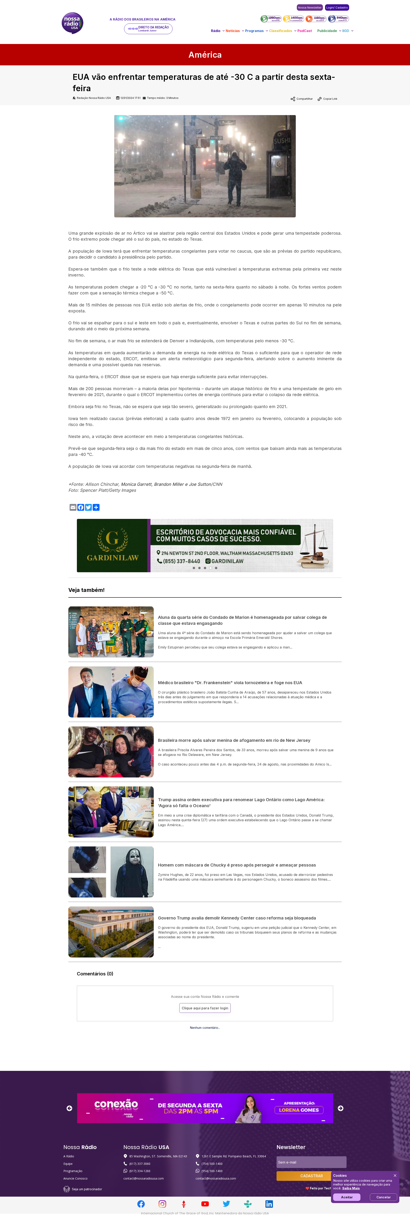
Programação (72, 1171)
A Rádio (68, 1156)
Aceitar (347, 1197)
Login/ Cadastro (337, 7)
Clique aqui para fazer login (205, 1008)
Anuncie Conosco (75, 1178)
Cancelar (383, 1197)
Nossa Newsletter (310, 7)
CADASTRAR (311, 1176)
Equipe (68, 1164)
